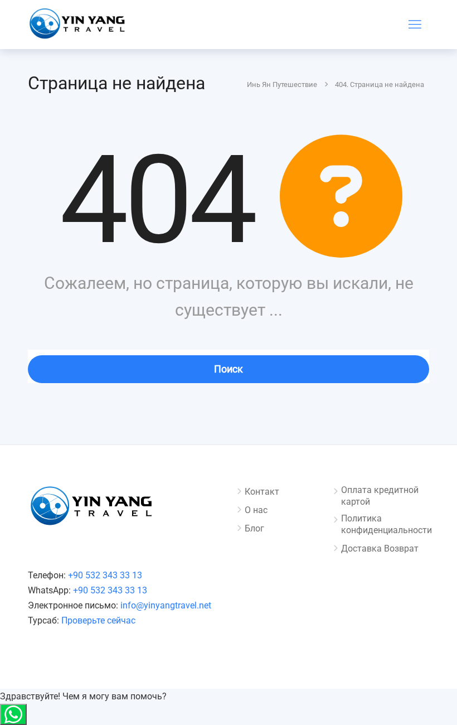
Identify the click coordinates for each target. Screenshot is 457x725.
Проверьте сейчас (98, 620)
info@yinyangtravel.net (165, 605)
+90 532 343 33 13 (105, 575)
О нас (256, 510)
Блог (254, 528)
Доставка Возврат (380, 548)
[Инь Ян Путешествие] (78, 26)
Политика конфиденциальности (386, 524)
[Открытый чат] (13, 714)
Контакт (262, 491)
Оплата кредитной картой (380, 496)
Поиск (228, 369)
